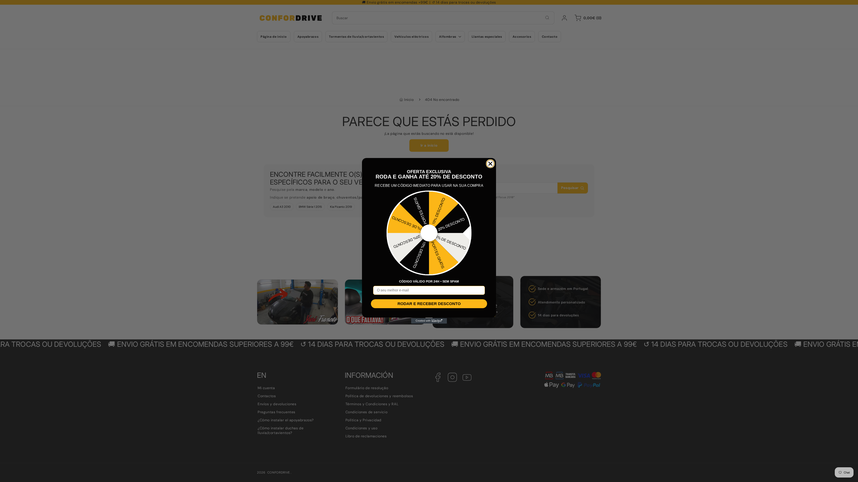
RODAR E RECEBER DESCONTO (429, 303)
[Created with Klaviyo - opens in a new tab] (429, 321)
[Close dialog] (490, 164)
